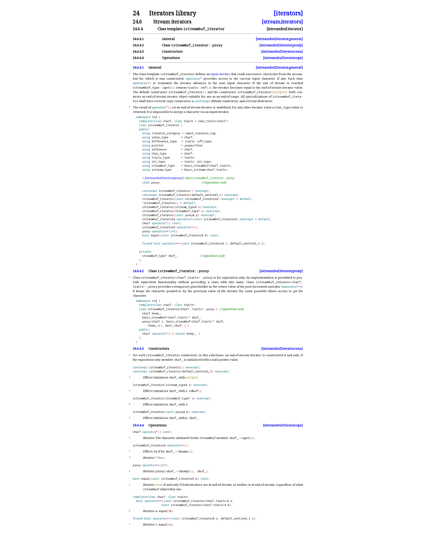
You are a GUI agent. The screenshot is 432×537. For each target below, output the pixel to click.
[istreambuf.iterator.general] (279, 38)
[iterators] (288, 13)
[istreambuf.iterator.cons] (282, 51)
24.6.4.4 (138, 425)
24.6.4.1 (138, 67)
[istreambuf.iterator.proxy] (281, 45)
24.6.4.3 (138, 348)
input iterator (220, 74)
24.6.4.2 (138, 271)
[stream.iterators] (282, 21)
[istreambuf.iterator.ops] (283, 57)
